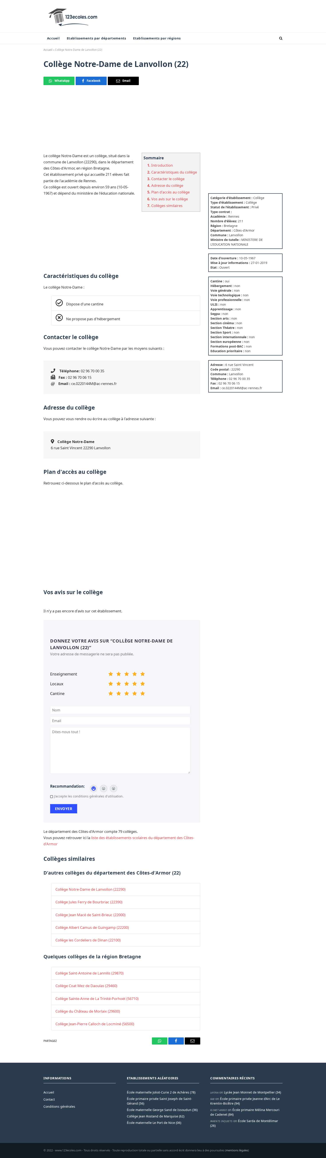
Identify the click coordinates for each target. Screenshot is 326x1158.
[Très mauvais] (111, 675)
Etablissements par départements (96, 38)
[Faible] (119, 675)
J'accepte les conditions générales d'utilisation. (89, 796)
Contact (49, 1099)
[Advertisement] (121, 122)
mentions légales (237, 1150)
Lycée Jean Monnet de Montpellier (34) (252, 1092)
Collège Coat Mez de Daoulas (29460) (86, 985)
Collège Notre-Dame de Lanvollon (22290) (90, 889)
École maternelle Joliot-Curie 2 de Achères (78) (161, 1092)
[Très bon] (135, 675)
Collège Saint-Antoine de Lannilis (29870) (89, 973)
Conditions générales (59, 1106)
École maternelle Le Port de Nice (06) (154, 1123)
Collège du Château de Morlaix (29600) (87, 1011)
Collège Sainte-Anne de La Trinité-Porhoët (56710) (97, 998)
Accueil (53, 38)
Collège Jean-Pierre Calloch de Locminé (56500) (94, 1023)
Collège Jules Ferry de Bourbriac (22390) (88, 901)
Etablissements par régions (157, 38)
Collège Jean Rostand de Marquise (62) (155, 1116)
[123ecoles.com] (73, 16)
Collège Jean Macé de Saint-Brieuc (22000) (90, 914)
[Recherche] (280, 38)
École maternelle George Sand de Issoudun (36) (162, 1110)
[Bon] (127, 675)
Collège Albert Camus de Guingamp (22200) (92, 927)
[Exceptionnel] (143, 675)
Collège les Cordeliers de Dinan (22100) (88, 940)
